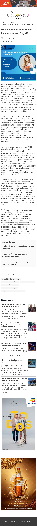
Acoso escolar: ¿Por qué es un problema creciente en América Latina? (14, 344)
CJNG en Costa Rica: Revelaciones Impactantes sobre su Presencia (12, 361)
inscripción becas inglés (9, 288)
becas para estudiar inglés (10, 282)
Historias (10, 22)
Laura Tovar (11, 38)
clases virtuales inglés (27, 282)
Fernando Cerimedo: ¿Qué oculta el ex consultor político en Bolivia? (13, 305)
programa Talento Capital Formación (13, 291)
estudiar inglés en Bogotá (9, 285)
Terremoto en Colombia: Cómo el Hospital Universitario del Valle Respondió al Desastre (11, 324)
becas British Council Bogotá (10, 279)
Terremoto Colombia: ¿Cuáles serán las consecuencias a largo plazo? (14, 379)
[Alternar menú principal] (3, 15)
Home (2, 22)
